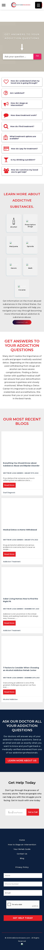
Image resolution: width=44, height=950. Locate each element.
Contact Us (22, 322)
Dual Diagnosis (9, 492)
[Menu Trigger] (38, 5)
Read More (9, 485)
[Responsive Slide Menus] (20, 5)
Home (22, 840)
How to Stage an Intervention (22, 845)
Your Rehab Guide (22, 849)
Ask (37, 56)
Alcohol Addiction (10, 699)
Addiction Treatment (12, 562)
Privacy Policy (22, 867)
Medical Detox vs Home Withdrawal (20, 530)
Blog (22, 858)
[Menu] (4, 4)
